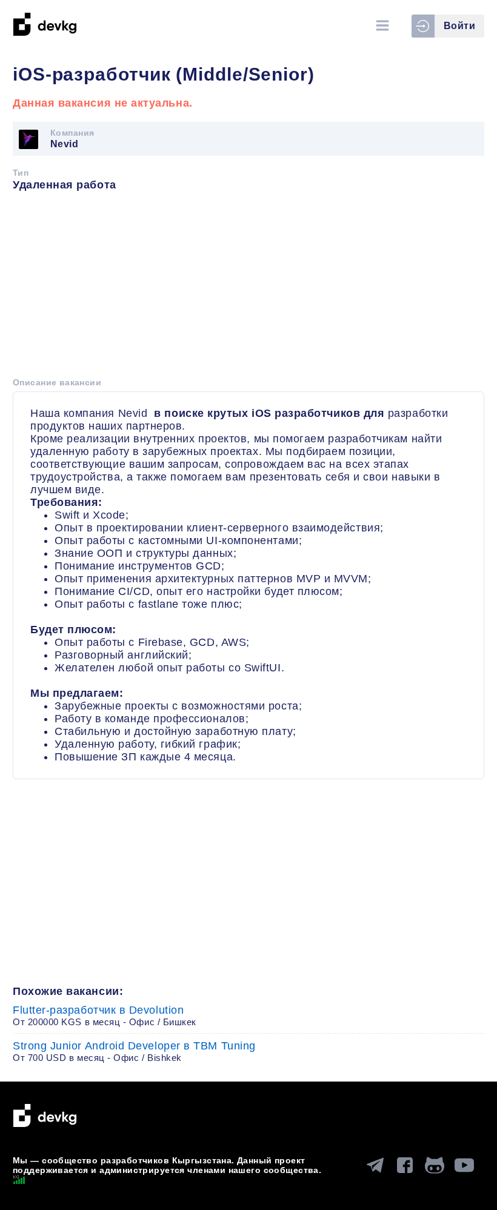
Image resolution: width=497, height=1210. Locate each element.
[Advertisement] (248, 288)
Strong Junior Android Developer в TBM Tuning (134, 1051)
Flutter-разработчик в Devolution (104, 1015)
